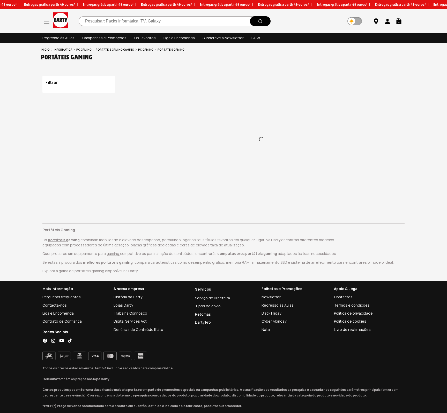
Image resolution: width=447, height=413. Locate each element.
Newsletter (271, 296)
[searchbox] (175, 21)
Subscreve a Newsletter (223, 37)
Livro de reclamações (352, 329)
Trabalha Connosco (130, 313)
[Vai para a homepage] (60, 21)
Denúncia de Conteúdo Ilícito (138, 329)
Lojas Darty (123, 305)
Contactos (343, 296)
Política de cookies (350, 321)
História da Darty (128, 296)
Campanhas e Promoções (104, 37)
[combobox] (175, 21)
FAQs (255, 37)
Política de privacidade (353, 313)
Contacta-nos (54, 305)
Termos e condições (352, 305)
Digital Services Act (130, 321)
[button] (399, 21)
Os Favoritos (145, 37)
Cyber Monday (274, 321)
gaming (113, 253)
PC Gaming (84, 49)
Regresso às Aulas (58, 37)
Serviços (203, 289)
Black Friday (271, 313)
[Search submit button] (260, 21)
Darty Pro (203, 322)
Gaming (128, 49)
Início (45, 49)
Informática (63, 49)
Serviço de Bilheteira (212, 297)
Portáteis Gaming (109, 49)
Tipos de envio (208, 305)
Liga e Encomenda (179, 37)
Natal (266, 329)
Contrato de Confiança (62, 321)
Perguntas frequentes (61, 296)
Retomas (203, 314)
